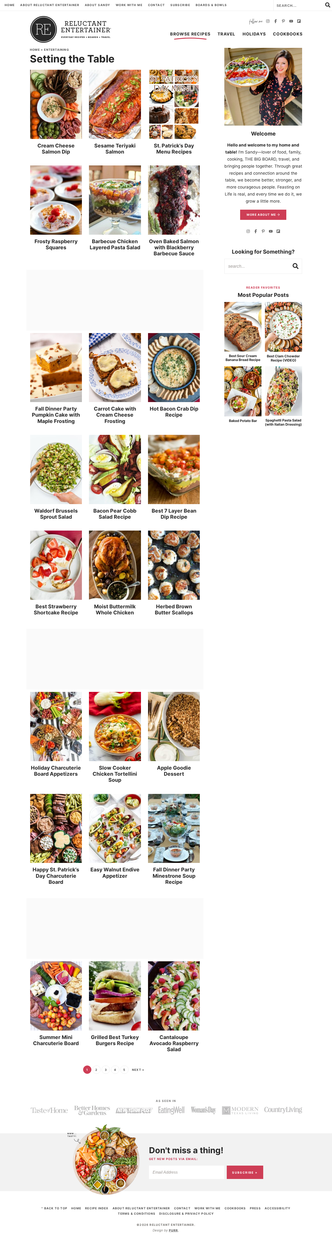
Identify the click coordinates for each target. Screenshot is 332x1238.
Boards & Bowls (211, 5)
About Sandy (97, 5)
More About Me (262, 214)
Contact (156, 5)
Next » (138, 1070)
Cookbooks (288, 34)
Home (10, 5)
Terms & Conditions (136, 1213)
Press (255, 1208)
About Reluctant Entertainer (49, 5)
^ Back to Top (54, 1208)
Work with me (129, 5)
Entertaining (56, 50)
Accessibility (278, 1208)
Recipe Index (96, 1208)
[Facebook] (275, 21)
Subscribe (180, 5)
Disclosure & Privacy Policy (186, 1213)
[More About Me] (263, 87)
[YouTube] (291, 21)
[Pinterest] (283, 21)
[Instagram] (268, 21)
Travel (226, 34)
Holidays (254, 34)
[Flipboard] (299, 21)
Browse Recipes (190, 34)
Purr (173, 1230)
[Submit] (295, 266)
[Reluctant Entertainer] (71, 29)
